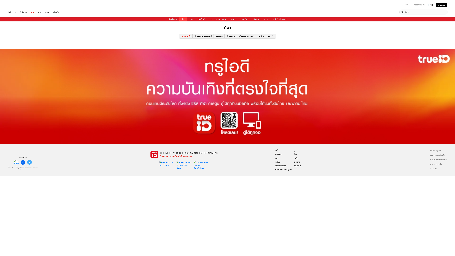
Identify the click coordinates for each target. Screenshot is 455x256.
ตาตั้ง (47, 12)
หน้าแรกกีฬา (186, 35)
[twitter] (29, 162)
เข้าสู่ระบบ (441, 5)
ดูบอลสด (219, 35)
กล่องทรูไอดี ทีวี (419, 5)
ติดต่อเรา (433, 168)
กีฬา (183, 19)
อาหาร (233, 19)
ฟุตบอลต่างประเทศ (246, 35)
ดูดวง (266, 19)
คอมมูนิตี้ (297, 165)
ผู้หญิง (256, 19)
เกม (39, 12)
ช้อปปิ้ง (277, 161)
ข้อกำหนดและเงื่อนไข (437, 155)
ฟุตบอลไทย (230, 35)
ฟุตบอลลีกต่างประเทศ (203, 35)
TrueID (15, 5)
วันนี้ (9, 12)
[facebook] (22, 162)
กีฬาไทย (261, 35)
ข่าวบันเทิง (202, 19)
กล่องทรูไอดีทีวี (280, 165)
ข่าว (191, 19)
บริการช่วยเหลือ (436, 164)
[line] (16, 162)
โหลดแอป (405, 5)
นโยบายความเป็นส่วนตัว (438, 159)
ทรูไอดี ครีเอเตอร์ (279, 19)
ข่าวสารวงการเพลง (218, 19)
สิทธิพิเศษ (23, 12)
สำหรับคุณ (173, 19)
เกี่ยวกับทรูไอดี (435, 150)
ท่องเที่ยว (244, 19)
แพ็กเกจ (297, 161)
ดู (15, 12)
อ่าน (32, 12)
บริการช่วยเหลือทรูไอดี (283, 169)
